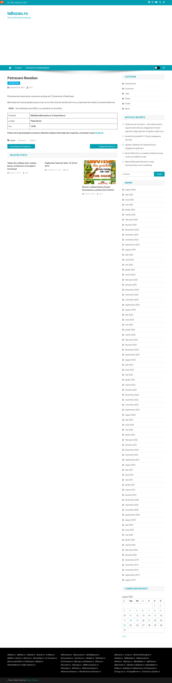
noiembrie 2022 (131, 400)
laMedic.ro (21, 655)
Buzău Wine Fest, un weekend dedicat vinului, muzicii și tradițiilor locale (144, 155)
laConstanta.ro (67, 658)
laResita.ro (140, 665)
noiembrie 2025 (131, 235)
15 (155, 616)
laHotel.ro (41, 655)
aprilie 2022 (130, 435)
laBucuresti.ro (79, 655)
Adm (31, 87)
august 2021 (130, 465)
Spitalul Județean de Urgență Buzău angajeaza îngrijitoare (140, 146)
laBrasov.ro (119, 655)
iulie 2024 (129, 315)
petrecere (21, 140)
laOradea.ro (66, 668)
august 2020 (130, 520)
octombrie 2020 (132, 510)
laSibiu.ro (118, 668)
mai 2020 (129, 535)
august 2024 (130, 310)
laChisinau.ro (30, 661)
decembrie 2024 (132, 290)
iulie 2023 (129, 365)
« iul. (124, 636)
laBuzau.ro (17, 13)
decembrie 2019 (132, 560)
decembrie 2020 (132, 500)
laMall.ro (11, 658)
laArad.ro (118, 661)
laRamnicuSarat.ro (90, 668)
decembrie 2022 (132, 395)
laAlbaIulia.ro (129, 658)
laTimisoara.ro (67, 661)
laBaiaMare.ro (139, 661)
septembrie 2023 (132, 355)
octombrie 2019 (132, 570)
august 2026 (130, 190)
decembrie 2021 (132, 450)
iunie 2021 (129, 475)
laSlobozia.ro (138, 668)
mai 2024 (129, 325)
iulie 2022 (129, 420)
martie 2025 (130, 275)
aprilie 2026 (130, 210)
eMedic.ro (11, 655)
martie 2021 (130, 490)
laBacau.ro (127, 661)
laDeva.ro (99, 661)
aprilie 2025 (130, 270)
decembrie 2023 (132, 350)
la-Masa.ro (50, 655)
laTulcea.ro (147, 671)
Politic (127, 99)
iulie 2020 (129, 525)
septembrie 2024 (132, 305)
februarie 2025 (131, 280)
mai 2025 (129, 265)
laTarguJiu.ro (120, 671)
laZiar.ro (18, 658)
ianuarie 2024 (131, 345)
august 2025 (130, 250)
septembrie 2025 (132, 245)
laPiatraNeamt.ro (14, 665)
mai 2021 (129, 480)
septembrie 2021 (132, 460)
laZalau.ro (156, 671)
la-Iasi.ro (128, 655)
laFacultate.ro (39, 658)
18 (131, 620)
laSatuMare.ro (151, 665)
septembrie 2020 (132, 515)
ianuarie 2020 (131, 555)
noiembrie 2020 (131, 505)
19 (137, 620)
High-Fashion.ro (28, 665)
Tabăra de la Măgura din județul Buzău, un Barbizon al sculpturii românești (21, 166)
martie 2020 (130, 545)
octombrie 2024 (132, 300)
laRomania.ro (66, 655)
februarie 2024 (131, 340)
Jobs (127, 94)
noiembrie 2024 (131, 295)
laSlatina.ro (127, 668)
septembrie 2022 (132, 410)
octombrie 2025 (132, 240)
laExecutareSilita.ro (15, 661)
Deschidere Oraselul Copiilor (23, 146)
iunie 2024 (129, 320)
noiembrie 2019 (131, 565)
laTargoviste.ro (150, 668)
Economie (129, 89)
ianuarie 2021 (131, 495)
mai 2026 (129, 205)
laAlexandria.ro (142, 658)
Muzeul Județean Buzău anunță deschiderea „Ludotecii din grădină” (98, 188)
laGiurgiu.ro (77, 665)
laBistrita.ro (151, 661)
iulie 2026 (129, 195)
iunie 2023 (129, 370)
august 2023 (130, 360)
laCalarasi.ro (88, 661)
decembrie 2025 (132, 230)
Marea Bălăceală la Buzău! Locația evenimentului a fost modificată (139, 163)
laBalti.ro (39, 661)
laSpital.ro (31, 655)
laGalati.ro (90, 658)
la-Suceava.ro (51, 658)
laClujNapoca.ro (92, 655)
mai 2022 (129, 430)
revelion (33, 140)
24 (125, 625)
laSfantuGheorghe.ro (142, 655)
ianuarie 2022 (131, 445)
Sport (127, 109)
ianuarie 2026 (131, 225)
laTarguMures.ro (134, 671)
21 (149, 620)
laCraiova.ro (80, 658)
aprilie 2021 (130, 485)
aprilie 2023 (130, 380)
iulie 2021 (129, 470)
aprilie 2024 (130, 330)
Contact (18, 68)
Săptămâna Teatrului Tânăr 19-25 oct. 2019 (61, 164)
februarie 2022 (131, 440)
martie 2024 (130, 335)
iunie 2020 (129, 530)
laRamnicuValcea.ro (69, 671)
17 (125, 620)
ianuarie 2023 (131, 390)
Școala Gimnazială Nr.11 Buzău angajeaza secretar (143, 138)
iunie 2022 (129, 425)
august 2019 (130, 580)
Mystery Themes (32, 680)
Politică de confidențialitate (37, 68)
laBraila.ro (131, 665)
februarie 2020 (131, 550)
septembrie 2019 (132, 575)
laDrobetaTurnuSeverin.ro (90, 671)
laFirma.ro (27, 658)
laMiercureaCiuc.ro (91, 665)
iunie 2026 (129, 200)
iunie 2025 (129, 260)
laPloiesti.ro (100, 658)
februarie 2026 (131, 220)
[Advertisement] (86, 45)
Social (127, 104)
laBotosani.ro (120, 665)
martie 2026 (130, 215)
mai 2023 (129, 375)
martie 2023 (130, 385)
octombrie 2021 (132, 455)
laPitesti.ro (76, 668)
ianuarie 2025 (131, 285)
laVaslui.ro (119, 658)
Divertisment (14, 83)
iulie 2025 (129, 255)
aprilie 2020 (130, 540)
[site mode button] (157, 67)
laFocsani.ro (66, 665)
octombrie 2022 (132, 405)
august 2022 (130, 415)
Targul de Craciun (106, 146)
